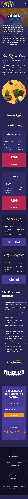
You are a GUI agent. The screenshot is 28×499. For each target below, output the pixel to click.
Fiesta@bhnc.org (14, 456)
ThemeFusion (6, 488)
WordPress (14, 491)
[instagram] (15, 436)
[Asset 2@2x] (7, 2)
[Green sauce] (14, 80)
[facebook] (12, 436)
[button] (3, 373)
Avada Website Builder (19, 486)
